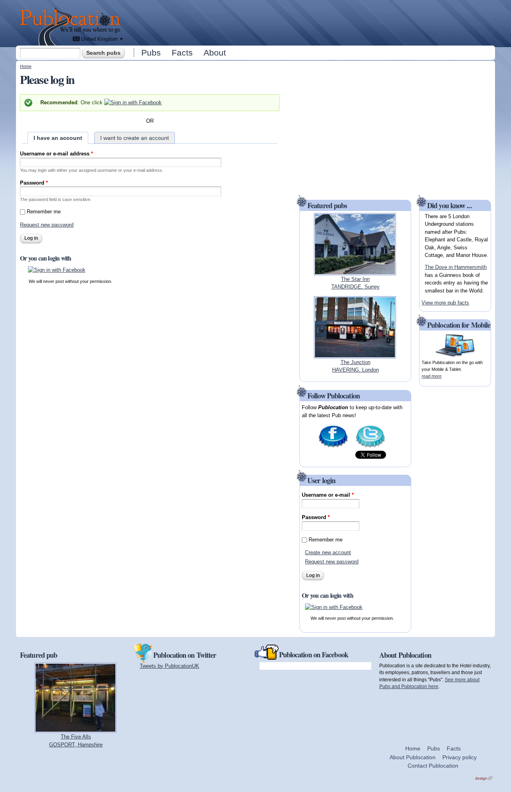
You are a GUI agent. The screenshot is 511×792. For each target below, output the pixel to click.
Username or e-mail (328, 495)
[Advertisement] (309, 22)
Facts (182, 52)
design (483, 778)
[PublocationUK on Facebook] (333, 447)
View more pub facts (445, 303)
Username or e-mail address (56, 154)
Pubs (151, 52)
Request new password (46, 225)
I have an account (58, 138)
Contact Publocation (433, 765)
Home (26, 66)
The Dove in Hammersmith (456, 267)
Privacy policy (459, 757)
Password (34, 183)
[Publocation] (72, 27)
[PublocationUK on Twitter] (370, 447)
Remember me (44, 212)
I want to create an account (134, 138)
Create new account (328, 552)
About (215, 52)
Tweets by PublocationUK (169, 666)
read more (432, 376)
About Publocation (413, 757)
